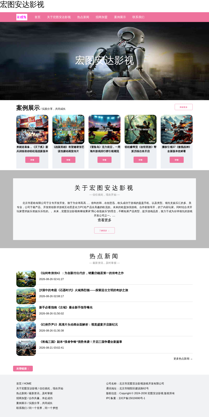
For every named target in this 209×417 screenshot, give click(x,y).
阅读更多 (184, 107)
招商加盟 (102, 17)
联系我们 (138, 17)
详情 (32, 160)
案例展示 (120, 17)
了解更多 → (104, 231)
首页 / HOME (24, 383)
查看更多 (105, 220)
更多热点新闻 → (183, 358)
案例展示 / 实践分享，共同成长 (34, 403)
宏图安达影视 (22, 4)
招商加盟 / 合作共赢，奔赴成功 (34, 398)
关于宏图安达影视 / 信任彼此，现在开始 (39, 388)
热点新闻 (83, 17)
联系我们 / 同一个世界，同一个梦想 (37, 408)
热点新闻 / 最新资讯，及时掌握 (34, 393)
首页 (37, 17)
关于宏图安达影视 (59, 17)
